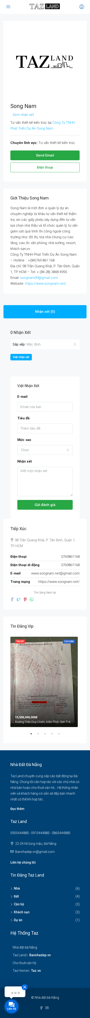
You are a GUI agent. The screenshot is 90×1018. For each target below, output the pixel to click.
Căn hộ (19, 904)
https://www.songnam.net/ (45, 283)
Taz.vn (36, 970)
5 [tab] (61, 735)
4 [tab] (54, 735)
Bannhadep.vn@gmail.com (35, 852)
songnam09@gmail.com (39, 278)
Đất (16, 896)
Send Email (45, 155)
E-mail (22, 397)
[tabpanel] (45, 681)
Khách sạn (22, 912)
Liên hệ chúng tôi (23, 862)
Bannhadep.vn (40, 955)
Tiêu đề (23, 418)
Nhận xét (24, 461)
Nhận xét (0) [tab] (45, 312)
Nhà (17, 888)
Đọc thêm (17, 809)
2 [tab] (40, 735)
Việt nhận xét (21, 357)
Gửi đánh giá (45, 505)
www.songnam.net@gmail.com (55, 573)
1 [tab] (33, 735)
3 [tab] (47, 735)
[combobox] (51, 344)
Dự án (18, 920)
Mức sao (24, 440)
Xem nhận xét (23, 115)
